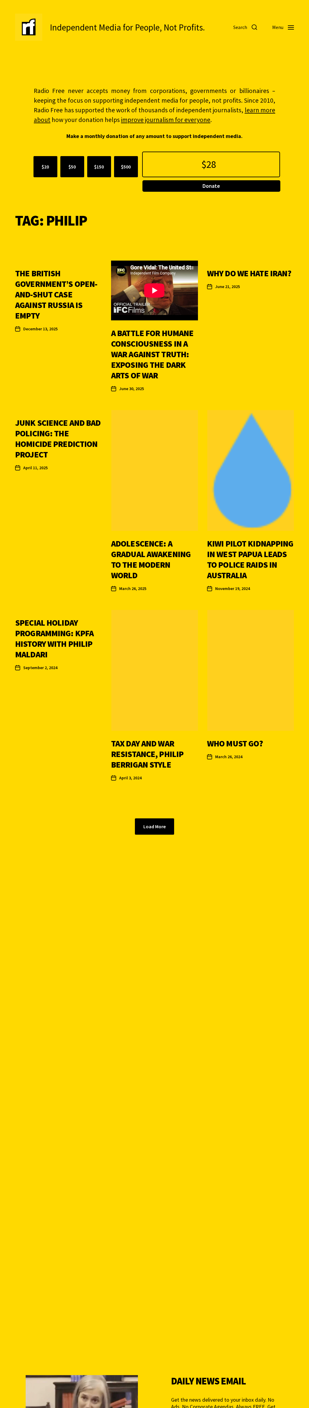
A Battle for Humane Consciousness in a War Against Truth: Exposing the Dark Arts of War (152, 354)
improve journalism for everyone (165, 120)
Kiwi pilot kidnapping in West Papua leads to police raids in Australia (250, 559)
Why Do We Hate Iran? (249, 273)
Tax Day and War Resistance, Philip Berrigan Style (147, 754)
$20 (45, 167)
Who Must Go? (235, 743)
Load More (154, 826)
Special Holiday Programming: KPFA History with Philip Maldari (54, 638)
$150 (99, 167)
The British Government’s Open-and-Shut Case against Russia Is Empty (56, 294)
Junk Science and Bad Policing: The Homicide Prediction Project (58, 438)
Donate (211, 185)
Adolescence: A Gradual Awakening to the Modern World (151, 559)
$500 (126, 167)
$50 (72, 167)
